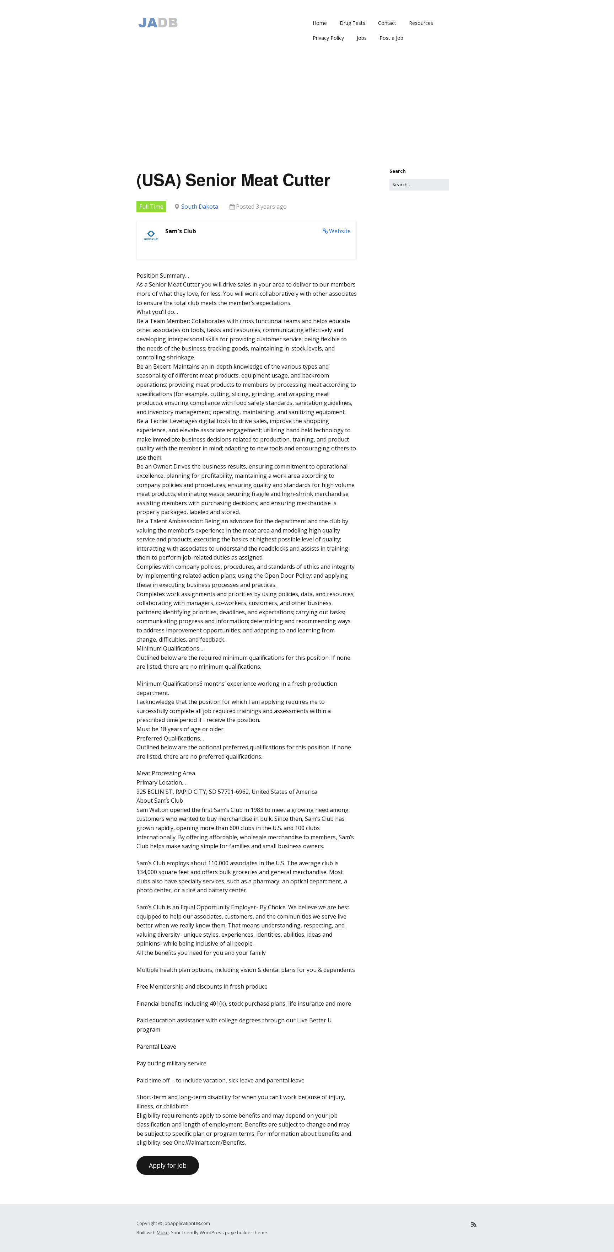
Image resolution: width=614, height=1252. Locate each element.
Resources (421, 23)
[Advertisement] (307, 114)
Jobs (362, 37)
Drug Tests (352, 23)
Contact (387, 23)
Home (320, 23)
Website (340, 231)
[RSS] (474, 1224)
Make (163, 1232)
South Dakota (199, 206)
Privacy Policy (328, 37)
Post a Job (391, 37)
